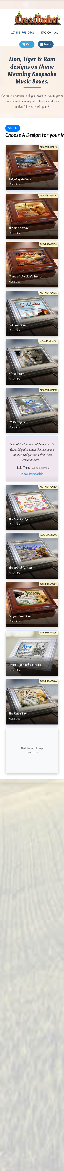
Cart (29, 44)
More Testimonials (32, 474)
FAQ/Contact (49, 32)
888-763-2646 (24, 32)
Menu (47, 44)
